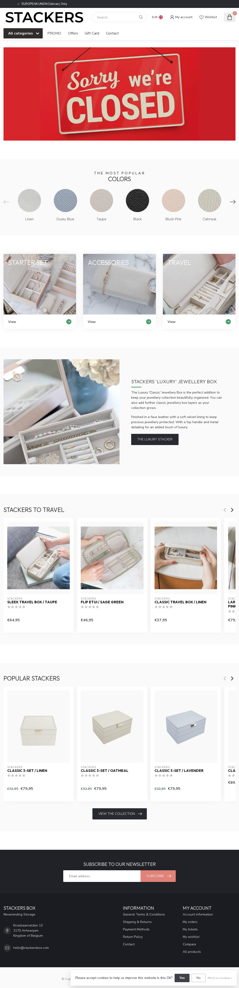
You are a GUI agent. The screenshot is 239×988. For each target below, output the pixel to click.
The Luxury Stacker (154, 439)
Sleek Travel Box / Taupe (32, 602)
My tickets (190, 929)
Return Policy (133, 937)
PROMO (54, 33)
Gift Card (92, 33)
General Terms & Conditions (144, 914)
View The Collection (116, 814)
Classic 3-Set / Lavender (179, 771)
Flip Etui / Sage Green (102, 602)
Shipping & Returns (137, 922)
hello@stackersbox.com (31, 948)
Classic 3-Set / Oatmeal (104, 771)
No (199, 978)
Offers (73, 33)
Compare (189, 944)
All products (192, 952)
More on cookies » (220, 978)
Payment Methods (136, 929)
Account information (198, 914)
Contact (112, 33)
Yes (182, 978)
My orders (190, 922)
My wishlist (191, 937)
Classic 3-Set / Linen (27, 771)
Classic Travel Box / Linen (180, 602)
